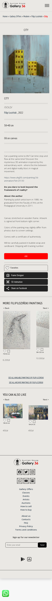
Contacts (26, 519)
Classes (26, 492)
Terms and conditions (26, 529)
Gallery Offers (15, 16)
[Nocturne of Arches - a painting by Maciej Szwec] (38, 412)
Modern (26, 16)
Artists (26, 499)
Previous (6, 308)
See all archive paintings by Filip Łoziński (26, 382)
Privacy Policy (26, 526)
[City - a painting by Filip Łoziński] (26, 64)
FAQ (26, 522)
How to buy (26, 509)
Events (26, 496)
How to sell (26, 506)
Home (5, 16)
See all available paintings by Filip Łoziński (26, 377)
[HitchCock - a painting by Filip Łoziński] (16, 330)
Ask (26, 256)
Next (45, 308)
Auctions (26, 502)
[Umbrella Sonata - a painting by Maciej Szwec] (12, 411)
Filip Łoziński (36, 16)
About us (26, 516)
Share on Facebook (16, 288)
